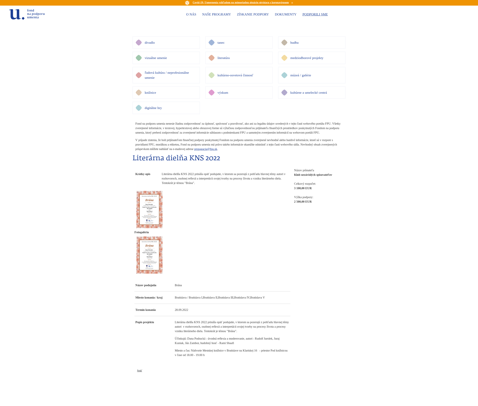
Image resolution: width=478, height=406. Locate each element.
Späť (139, 370)
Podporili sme (315, 14)
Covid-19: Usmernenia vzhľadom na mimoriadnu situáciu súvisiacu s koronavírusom (241, 2)
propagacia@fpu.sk (205, 149)
